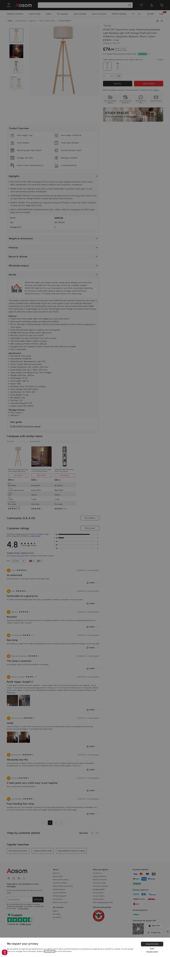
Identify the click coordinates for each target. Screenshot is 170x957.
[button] (4, 952)
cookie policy (49, 951)
